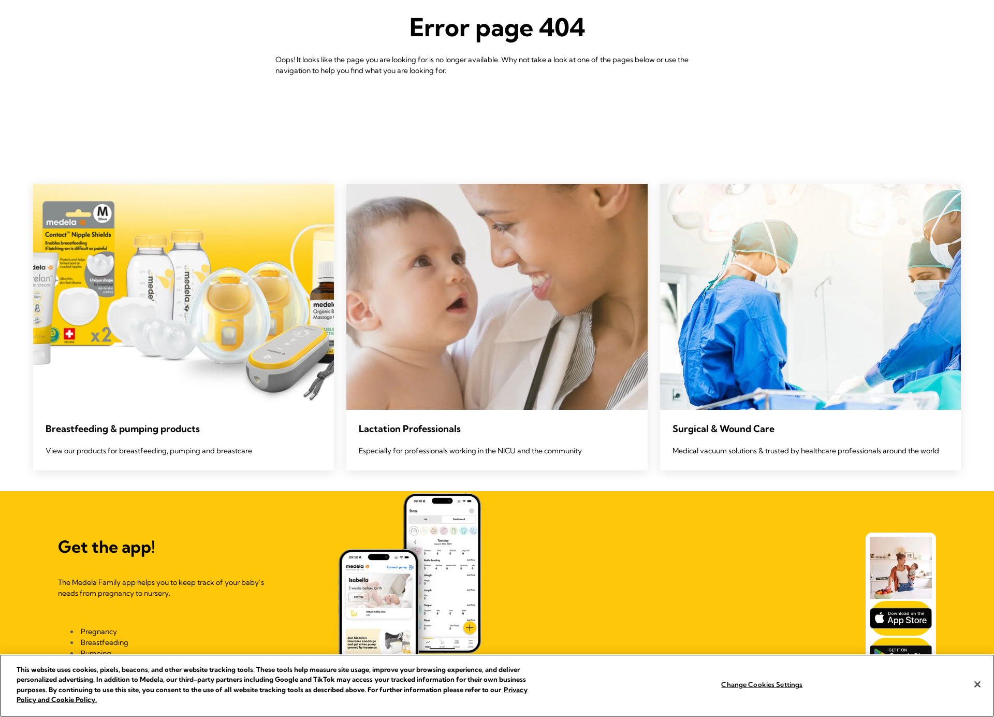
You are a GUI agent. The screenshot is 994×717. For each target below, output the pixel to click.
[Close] (977, 684)
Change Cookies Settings (761, 684)
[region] (497, 685)
